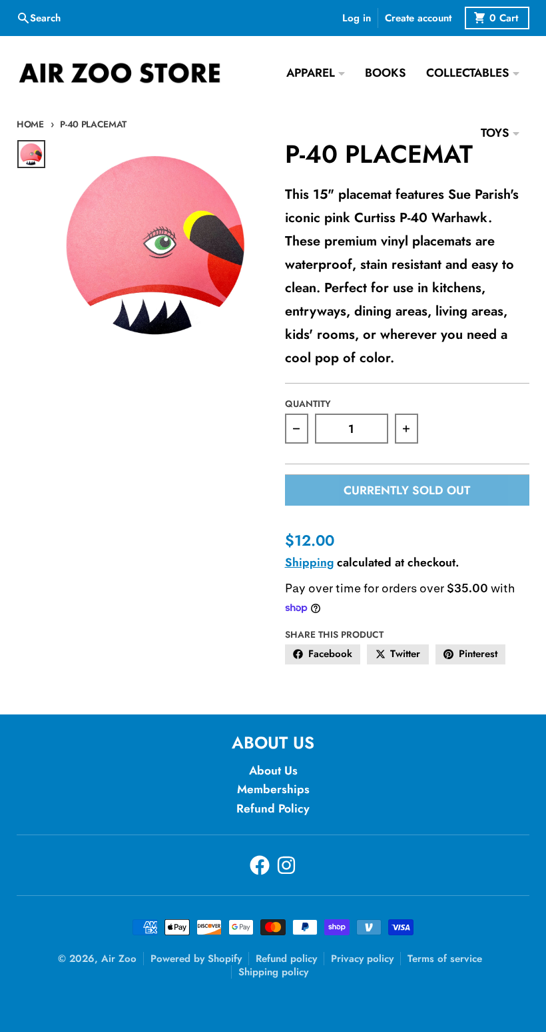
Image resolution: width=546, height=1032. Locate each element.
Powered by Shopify (196, 958)
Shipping (309, 562)
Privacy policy (362, 958)
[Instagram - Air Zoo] (286, 865)
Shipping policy (273, 972)
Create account (418, 18)
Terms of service (445, 958)
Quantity (308, 403)
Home (30, 124)
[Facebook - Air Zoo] (260, 865)
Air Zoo (118, 958)
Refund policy (286, 958)
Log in (356, 18)
